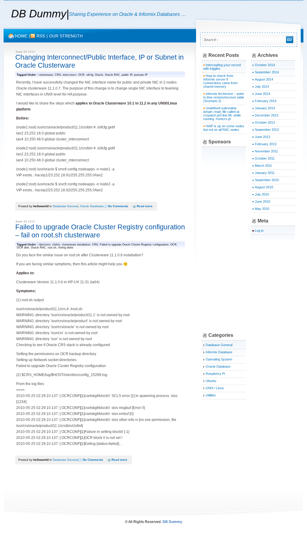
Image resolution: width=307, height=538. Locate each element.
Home (21, 36)
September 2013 (267, 129)
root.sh (52, 247)
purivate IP (141, 74)
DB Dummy (38, 13)
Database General (65, 206)
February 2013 (265, 144)
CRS (58, 74)
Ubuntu (211, 381)
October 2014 (265, 65)
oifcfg (89, 74)
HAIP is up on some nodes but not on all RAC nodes (223, 127)
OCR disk (23, 247)
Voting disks (65, 247)
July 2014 (262, 86)
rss (41, 36)
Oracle (99, 74)
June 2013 (262, 137)
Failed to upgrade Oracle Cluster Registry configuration (134, 244)
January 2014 (265, 108)
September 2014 (267, 72)
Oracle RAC (112, 74)
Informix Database (219, 352)
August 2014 (264, 79)
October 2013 (265, 122)
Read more (145, 206)
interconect (69, 74)
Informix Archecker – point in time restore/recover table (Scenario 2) (223, 97)
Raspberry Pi (215, 373)
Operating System (219, 359)
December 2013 (266, 115)
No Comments (118, 206)
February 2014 (265, 101)
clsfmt (56, 244)
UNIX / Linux (215, 388)
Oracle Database (91, 206)
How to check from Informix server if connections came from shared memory (220, 81)
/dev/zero (44, 244)
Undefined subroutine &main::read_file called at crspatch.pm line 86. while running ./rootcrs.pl (222, 113)
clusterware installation (76, 244)
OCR (81, 74)
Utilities (211, 395)
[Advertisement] (248, 240)
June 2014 (262, 94)
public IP (127, 74)
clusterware (46, 74)
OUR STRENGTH (66, 36)
